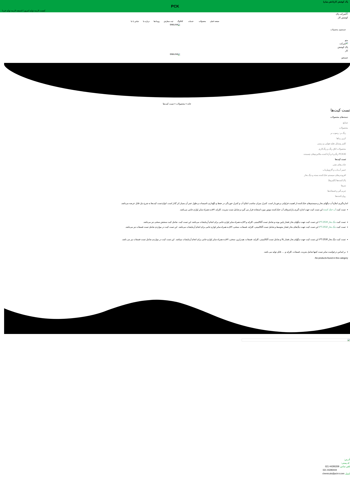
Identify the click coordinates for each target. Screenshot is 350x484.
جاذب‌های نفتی (339, 164)
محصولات (180, 104)
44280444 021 (330, 470)
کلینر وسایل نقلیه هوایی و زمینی (331, 143)
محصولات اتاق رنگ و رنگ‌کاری (332, 149)
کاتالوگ (347, 436)
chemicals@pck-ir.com (333, 473)
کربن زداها (341, 138)
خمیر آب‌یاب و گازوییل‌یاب (334, 170)
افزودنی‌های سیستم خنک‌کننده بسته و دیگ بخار (325, 175)
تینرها (343, 185)
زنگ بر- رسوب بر (338, 133)
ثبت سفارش (345, 441)
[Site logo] (340, 15)
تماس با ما (346, 450)
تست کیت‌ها (340, 159)
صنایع (345, 122)
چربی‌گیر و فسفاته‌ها (336, 191)
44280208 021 (332, 466)
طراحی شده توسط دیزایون (338, 480)
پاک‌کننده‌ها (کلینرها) (337, 180)
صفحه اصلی (345, 422)
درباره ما (346, 445)
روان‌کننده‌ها (340, 196)
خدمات (347, 432)
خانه (189, 104)
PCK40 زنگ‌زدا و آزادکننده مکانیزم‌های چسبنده (325, 154)
